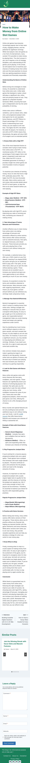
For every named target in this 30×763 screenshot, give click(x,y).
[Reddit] (19, 761)
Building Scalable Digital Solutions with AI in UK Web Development (7, 619)
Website (5, 731)
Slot (4, 24)
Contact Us (7, 756)
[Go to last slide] (4, 654)
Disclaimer (23, 756)
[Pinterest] (13, 761)
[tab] (11, 671)
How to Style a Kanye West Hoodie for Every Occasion (22, 619)
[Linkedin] (16, 761)
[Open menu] (26, 4)
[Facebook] (10, 761)
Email (5, 723)
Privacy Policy (15, 759)
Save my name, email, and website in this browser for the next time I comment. (15, 737)
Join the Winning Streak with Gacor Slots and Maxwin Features (15, 643)
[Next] (25, 654)
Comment (7, 693)
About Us (15, 756)
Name (5, 716)
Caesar (6, 38)
